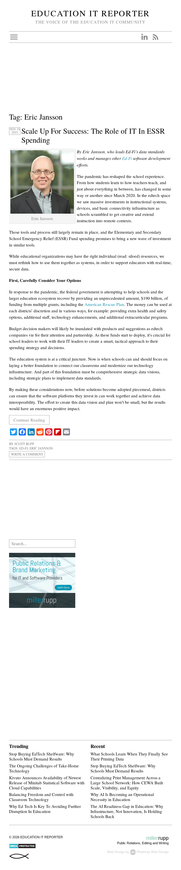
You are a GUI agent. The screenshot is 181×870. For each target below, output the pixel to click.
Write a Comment (27, 454)
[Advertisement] (90, 80)
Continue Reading (29, 419)
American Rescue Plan (103, 304)
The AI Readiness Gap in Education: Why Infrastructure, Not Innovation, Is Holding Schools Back (126, 811)
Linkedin (144, 37)
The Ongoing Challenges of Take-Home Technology (44, 768)
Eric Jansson (41, 448)
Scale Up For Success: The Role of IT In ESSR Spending (93, 135)
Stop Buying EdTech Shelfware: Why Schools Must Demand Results (41, 756)
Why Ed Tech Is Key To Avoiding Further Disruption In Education (45, 808)
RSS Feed (155, 37)
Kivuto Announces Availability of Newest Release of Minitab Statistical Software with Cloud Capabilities (47, 782)
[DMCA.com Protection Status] (22, 847)
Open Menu (14, 37)
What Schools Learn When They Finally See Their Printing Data (129, 756)
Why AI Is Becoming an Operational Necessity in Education (122, 797)
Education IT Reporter (90, 13)
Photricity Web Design (153, 852)
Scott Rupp (24, 444)
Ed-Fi (127, 158)
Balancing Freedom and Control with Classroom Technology (41, 797)
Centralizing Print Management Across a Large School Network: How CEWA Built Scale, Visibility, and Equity (126, 782)
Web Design (116, 852)
